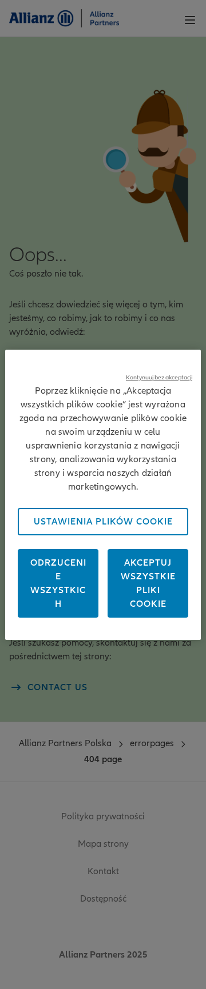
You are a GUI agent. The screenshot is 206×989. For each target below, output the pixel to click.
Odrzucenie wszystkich (58, 583)
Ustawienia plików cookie (103, 521)
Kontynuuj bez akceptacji (159, 377)
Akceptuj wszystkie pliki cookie (148, 583)
